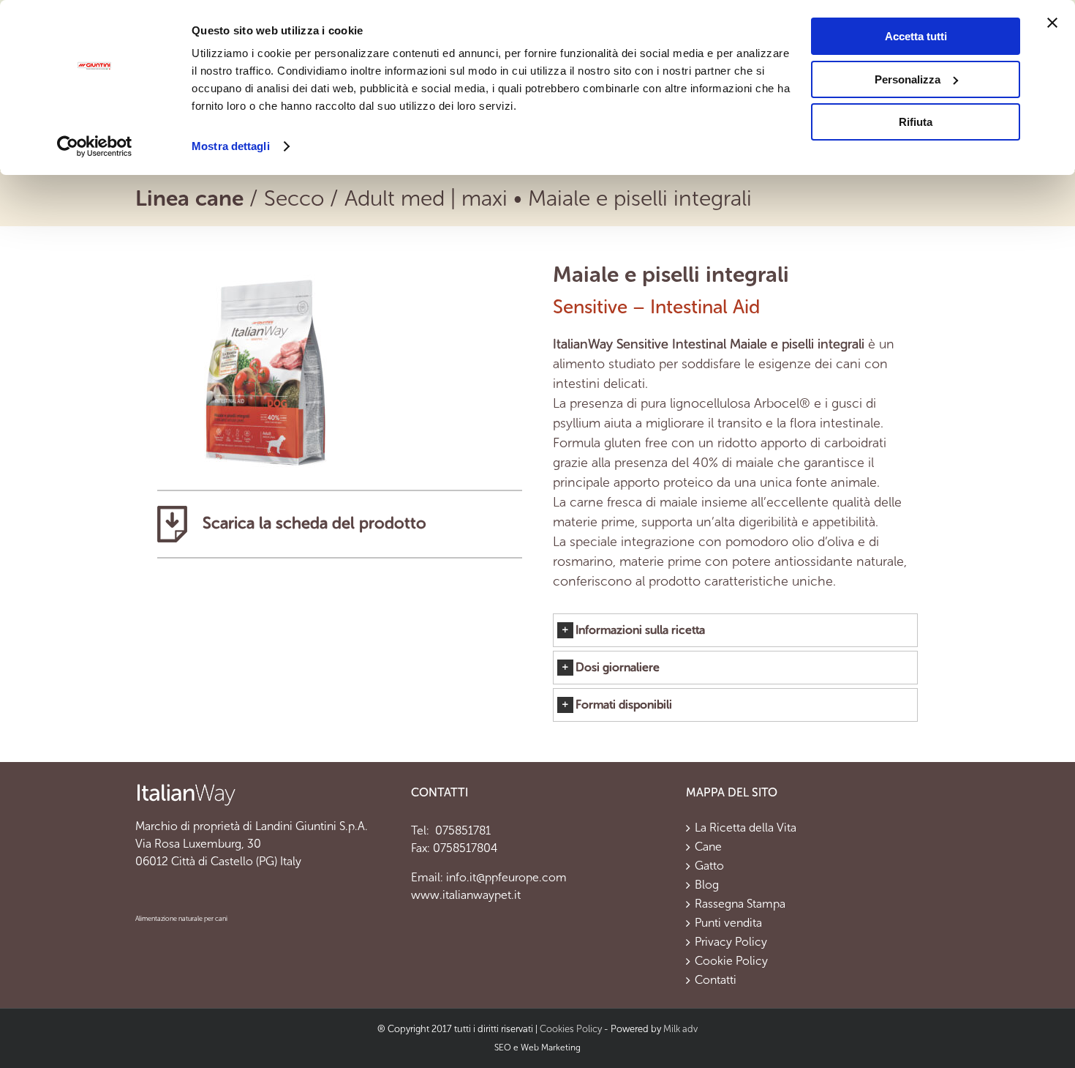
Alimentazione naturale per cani (181, 918)
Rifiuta (915, 122)
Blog (707, 885)
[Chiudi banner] (1052, 23)
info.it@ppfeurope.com (506, 877)
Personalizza (907, 79)
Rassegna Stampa (740, 904)
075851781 (461, 830)
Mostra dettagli (231, 146)
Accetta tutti (916, 36)
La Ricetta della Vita (745, 828)
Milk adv (680, 1028)
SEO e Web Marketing (537, 1047)
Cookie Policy (731, 961)
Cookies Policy (571, 1028)
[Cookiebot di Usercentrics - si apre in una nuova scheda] (95, 146)
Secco (294, 198)
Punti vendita (728, 923)
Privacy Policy (731, 942)
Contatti (715, 980)
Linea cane (189, 198)
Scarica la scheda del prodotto (312, 523)
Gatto (709, 866)
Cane (708, 847)
